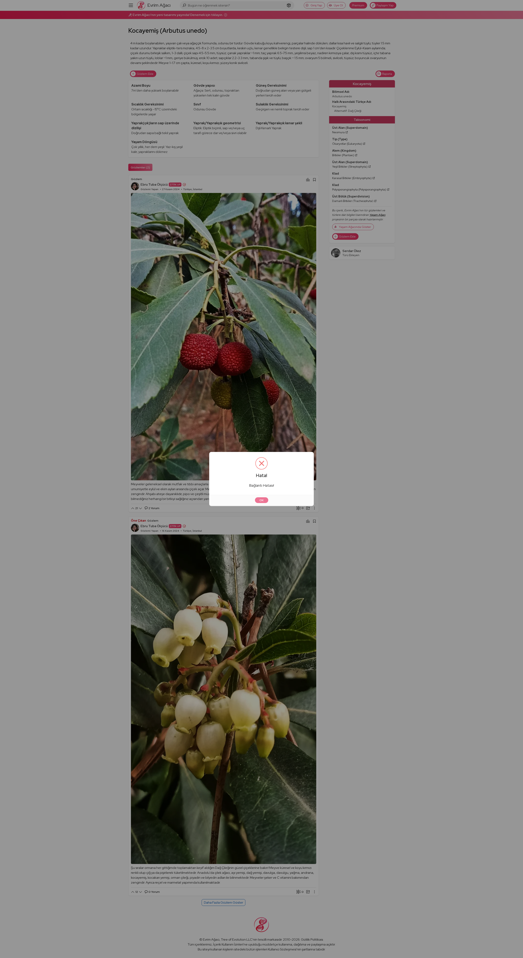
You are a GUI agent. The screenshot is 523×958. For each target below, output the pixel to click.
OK (261, 500)
